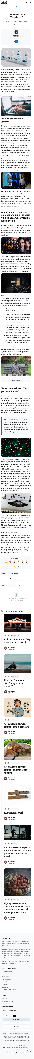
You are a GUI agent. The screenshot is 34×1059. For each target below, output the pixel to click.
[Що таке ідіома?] (17, 796)
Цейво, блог (5, 987)
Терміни (4, 573)
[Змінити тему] (27, 2)
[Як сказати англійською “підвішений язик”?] (17, 750)
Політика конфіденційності (9, 989)
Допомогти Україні (7, 971)
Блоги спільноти (6, 979)
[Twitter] (25, 1052)
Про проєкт (5, 984)
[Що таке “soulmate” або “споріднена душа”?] (17, 664)
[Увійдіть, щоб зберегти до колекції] (18, 25)
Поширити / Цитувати (17, 579)
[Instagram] (20, 1052)
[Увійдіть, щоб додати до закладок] (15, 25)
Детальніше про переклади (15, 1040)
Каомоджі (4, 998)
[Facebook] (12, 1052)
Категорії (4, 982)
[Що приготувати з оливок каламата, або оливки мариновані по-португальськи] (17, 883)
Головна (4, 974)
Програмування (13, 573)
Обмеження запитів (7, 1001)
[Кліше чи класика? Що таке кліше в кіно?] (17, 624)
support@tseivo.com (10, 1010)
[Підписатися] (16, 41)
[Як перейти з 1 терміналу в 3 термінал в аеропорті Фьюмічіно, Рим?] (17, 833)
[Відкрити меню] (30, 2)
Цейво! (4, 2)
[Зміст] (29, 1050)
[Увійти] (23, 2)
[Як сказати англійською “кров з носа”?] (17, 708)
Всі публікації (5, 977)
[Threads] (7, 1052)
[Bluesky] (16, 1052)
